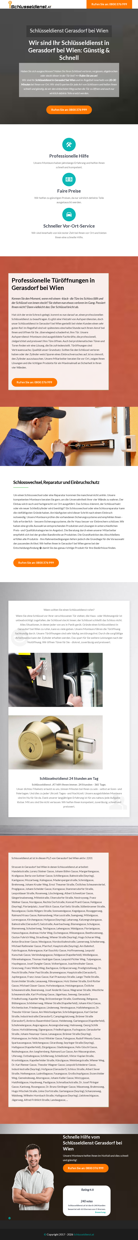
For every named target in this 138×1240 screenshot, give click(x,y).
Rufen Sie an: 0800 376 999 (109, 4)
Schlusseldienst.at (84, 1234)
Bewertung (100, 1212)
